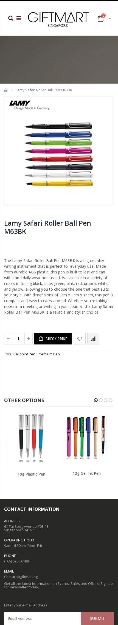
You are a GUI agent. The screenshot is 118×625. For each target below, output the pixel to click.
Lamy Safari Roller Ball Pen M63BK (47, 227)
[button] (95, 400)
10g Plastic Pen (31, 474)
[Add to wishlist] (80, 338)
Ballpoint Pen (24, 354)
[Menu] (18, 18)
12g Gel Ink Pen (87, 473)
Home (6, 90)
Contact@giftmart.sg (21, 576)
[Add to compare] (93, 338)
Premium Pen (49, 354)
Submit (97, 618)
